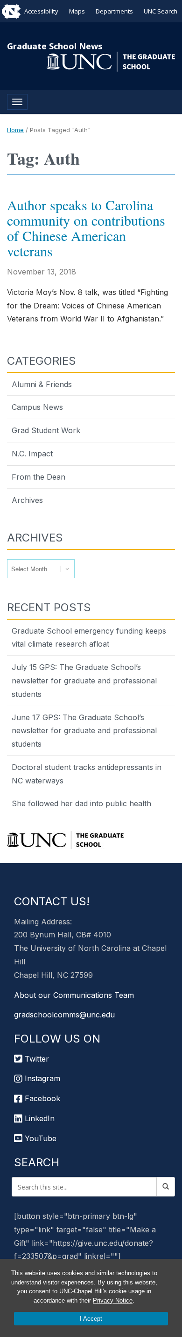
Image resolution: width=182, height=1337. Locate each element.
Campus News (37, 407)
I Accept (91, 1318)
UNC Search (160, 11)
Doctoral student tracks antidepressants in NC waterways (86, 773)
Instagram (41, 1078)
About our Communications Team (74, 995)
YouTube (39, 1138)
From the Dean (38, 476)
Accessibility (41, 11)
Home (15, 130)
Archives (27, 500)
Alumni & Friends (42, 384)
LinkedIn (38, 1118)
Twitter (35, 1058)
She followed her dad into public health (81, 803)
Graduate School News (54, 46)
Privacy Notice (113, 1300)
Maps (77, 11)
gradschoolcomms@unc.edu (64, 1014)
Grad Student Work (46, 430)
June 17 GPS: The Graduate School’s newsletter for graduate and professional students (84, 731)
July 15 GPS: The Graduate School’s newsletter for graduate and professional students (84, 680)
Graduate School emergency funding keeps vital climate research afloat (89, 637)
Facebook (41, 1098)
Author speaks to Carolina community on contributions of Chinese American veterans (86, 227)
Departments (114, 11)
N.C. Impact (32, 453)
